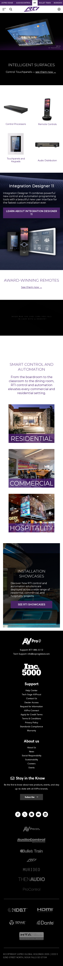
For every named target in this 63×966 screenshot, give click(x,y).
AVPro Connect (31, 710)
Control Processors (16, 124)
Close (10, 9)
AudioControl (23, 3)
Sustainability (31, 759)
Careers (31, 763)
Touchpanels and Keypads (16, 160)
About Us (31, 747)
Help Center (31, 690)
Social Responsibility (31, 755)
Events (32, 767)
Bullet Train (45, 3)
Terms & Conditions (31, 718)
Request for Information (31, 706)
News (31, 751)
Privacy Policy (31, 722)
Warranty (31, 730)
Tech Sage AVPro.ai (31, 694)
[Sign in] (59, 9)
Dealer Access (31, 702)
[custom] (17, 814)
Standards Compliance (31, 726)
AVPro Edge (7, 3)
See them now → (31, 287)
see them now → (45, 72)
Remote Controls (47, 124)
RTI (35, 3)
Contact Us (31, 698)
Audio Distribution (47, 160)
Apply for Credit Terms (32, 714)
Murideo (58, 3)
